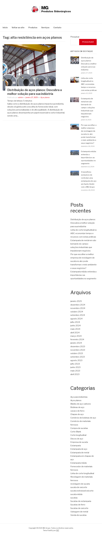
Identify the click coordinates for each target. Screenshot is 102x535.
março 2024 (76, 336)
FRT (57, 530)
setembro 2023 (77, 357)
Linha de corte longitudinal (82, 473)
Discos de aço (76, 439)
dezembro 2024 (77, 305)
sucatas (74, 498)
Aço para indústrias (79, 397)
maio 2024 (75, 329)
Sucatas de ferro (77, 504)
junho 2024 (75, 325)
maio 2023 (75, 371)
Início (5, 27)
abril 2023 (74, 374)
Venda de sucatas (78, 515)
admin (20, 97)
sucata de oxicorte (78, 487)
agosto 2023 (76, 360)
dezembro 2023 (77, 346)
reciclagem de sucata (80, 484)
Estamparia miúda (78, 463)
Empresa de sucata (79, 442)
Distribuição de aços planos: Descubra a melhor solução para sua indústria (89, 64)
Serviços (45, 27)
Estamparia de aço (78, 449)
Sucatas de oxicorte (79, 508)
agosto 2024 (76, 319)
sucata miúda (76, 494)
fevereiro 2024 (77, 339)
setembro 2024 (77, 315)
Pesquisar (74, 37)
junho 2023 (75, 367)
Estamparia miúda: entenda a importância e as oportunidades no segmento (88, 157)
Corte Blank (75, 431)
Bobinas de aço (77, 407)
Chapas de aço (77, 414)
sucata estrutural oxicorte (82, 491)
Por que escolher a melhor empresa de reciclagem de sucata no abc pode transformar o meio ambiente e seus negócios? (88, 134)
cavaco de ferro (77, 411)
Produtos (32, 27)
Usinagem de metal (79, 511)
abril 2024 (75, 332)
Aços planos (45, 97)
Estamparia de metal (79, 452)
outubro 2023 (76, 353)
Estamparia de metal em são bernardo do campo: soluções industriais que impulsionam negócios (88, 107)
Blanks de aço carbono (80, 404)
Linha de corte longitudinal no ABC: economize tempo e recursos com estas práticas (89, 84)
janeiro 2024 (76, 343)
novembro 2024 (77, 308)
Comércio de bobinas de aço (83, 418)
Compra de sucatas (79, 428)
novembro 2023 (77, 350)
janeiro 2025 (76, 301)
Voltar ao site (18, 27)
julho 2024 (75, 322)
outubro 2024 (76, 311)
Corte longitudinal (78, 435)
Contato (57, 27)
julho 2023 (75, 364)
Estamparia (75, 445)
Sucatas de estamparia (80, 501)
